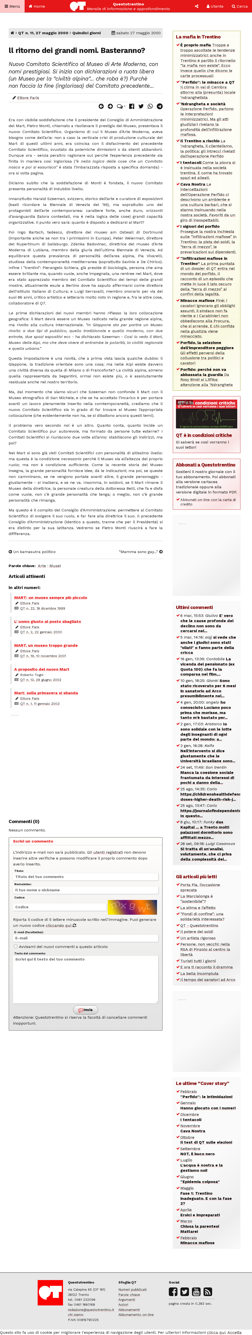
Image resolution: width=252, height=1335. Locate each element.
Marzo (199, 1226)
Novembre (192, 1128)
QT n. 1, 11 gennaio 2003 (40, 704)
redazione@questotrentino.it (91, 1310)
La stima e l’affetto (198, 907)
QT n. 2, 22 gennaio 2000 (41, 632)
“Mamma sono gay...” (139, 551)
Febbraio (206, 1094)
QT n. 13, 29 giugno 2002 (40, 680)
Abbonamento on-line (136, 1315)
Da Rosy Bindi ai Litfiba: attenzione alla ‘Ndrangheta (206, 377)
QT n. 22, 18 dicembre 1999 (42, 608)
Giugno (200, 1179)
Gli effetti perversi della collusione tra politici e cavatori (207, 352)
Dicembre (190, 1117)
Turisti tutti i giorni (198, 961)
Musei (55, 565)
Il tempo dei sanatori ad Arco (207, 979)
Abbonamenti (129, 1310)
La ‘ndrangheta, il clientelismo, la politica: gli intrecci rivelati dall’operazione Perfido (207, 148)
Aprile (200, 1212)
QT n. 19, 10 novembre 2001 (43, 656)
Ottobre (206, 1140)
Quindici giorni (86, 33)
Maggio (206, 1196)
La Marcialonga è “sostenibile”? (196, 899)
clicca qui (216, 1332)
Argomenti (126, 1299)
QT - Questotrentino (199, 925)
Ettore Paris (28, 97)
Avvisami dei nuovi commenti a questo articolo (63, 946)
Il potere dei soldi (196, 931)
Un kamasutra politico (34, 551)
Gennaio (208, 1105)
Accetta (234, 1332)
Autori (123, 1304)
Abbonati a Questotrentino (206, 465)
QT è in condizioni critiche (204, 435)
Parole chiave (129, 1295)
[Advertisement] (86, 764)
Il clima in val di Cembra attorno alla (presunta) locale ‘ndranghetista (208, 90)
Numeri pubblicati (132, 1289)
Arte (42, 565)
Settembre (197, 1151)
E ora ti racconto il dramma (206, 967)
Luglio (201, 1165)
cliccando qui (59, 925)
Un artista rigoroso (198, 938)
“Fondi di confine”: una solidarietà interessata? (202, 916)
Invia (88, 1010)
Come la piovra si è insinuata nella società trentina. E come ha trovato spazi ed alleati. (207, 170)
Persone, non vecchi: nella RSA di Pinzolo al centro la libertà (205, 949)
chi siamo (75, 1315)
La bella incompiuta (199, 973)
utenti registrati (108, 852)
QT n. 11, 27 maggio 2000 (43, 33)
